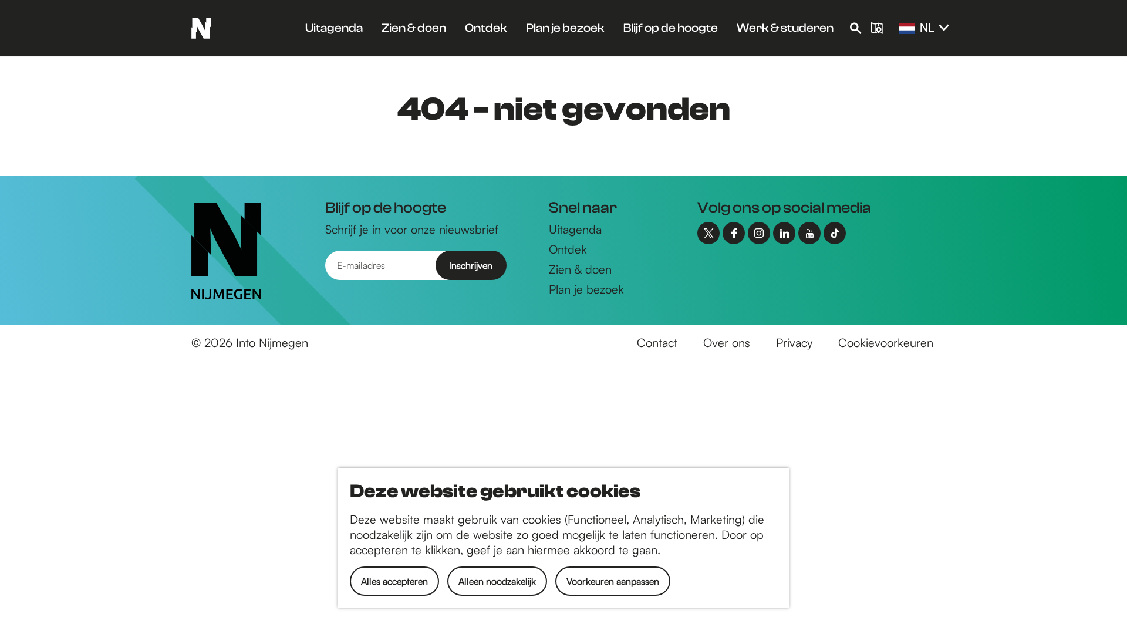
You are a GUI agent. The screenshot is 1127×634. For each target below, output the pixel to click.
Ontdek (568, 249)
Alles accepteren (394, 581)
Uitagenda (575, 229)
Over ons (726, 342)
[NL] (906, 29)
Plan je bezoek (586, 289)
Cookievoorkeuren (885, 342)
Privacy (794, 342)
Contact (657, 342)
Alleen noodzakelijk (497, 581)
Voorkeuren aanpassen (612, 581)
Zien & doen (580, 269)
